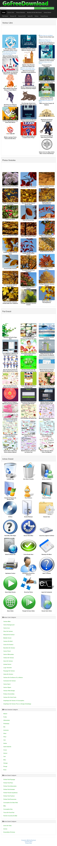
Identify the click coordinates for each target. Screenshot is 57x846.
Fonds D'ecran (44, 16)
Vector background (8, 625)
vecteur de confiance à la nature (13, 677)
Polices (36, 16)
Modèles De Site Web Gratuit (34, 12)
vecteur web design (9, 690)
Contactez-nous (28, 841)
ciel (4, 740)
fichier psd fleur (8, 783)
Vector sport (6, 684)
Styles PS (30, 16)
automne (6, 730)
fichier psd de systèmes (10, 792)
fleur (4, 737)
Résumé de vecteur (9, 634)
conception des (8, 809)
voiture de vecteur (8, 658)
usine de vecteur (8, 674)
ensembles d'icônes (9, 832)
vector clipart (7, 687)
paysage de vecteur (9, 671)
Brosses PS (13, 16)
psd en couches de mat (10, 816)
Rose (4, 770)
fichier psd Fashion (9, 796)
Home (4, 12)
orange (5, 763)
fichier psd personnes (9, 799)
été (4, 727)
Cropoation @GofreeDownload (28, 840)
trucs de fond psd (8, 812)
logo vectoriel (7, 667)
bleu (4, 760)
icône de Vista (7, 825)
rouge (5, 766)
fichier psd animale (9, 789)
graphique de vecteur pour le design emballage (17, 704)
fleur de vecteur (8, 631)
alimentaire (6, 720)
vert (4, 756)
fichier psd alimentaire (9, 786)
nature (5, 713)
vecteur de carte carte (9, 697)
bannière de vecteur (9, 648)
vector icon (6, 628)
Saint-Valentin (7, 746)
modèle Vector (7, 638)
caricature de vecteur (9, 681)
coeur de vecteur (8, 644)
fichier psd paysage (9, 779)
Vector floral (7, 651)
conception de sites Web (10, 802)
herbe (5, 743)
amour (5, 753)
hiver (4, 733)
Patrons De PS (21, 16)
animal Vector (7, 664)
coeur (5, 750)
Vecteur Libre (10, 12)
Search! (45, 8)
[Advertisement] (29, 30)
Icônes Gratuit (47, 12)
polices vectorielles (8, 694)
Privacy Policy (28, 843)
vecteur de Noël (7, 641)
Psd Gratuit (5, 16)
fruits (5, 717)
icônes (5, 829)
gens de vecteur (8, 661)
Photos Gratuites (20, 12)
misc (4, 806)
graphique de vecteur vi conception (13, 700)
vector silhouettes (8, 654)
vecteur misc (7, 621)
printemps (6, 723)
